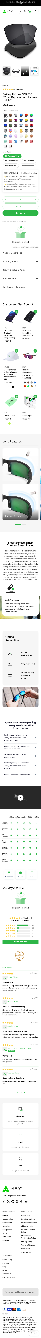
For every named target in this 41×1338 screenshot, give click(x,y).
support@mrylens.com (20, 1147)
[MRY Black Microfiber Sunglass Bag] (29, 317)
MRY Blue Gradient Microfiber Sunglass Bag (9, 334)
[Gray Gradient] (26, 131)
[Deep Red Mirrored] (31, 125)
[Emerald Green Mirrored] (31, 115)
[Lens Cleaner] (11, 402)
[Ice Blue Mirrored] (21, 115)
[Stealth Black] (5, 115)
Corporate (7, 1273)
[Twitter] (8, 1201)
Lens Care (25, 1215)
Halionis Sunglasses (27, 371)
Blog (4, 1266)
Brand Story (7, 1259)
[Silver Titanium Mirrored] (15, 115)
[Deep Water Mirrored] (21, 125)
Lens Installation (28, 1219)
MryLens (19, 1300)
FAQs (5, 1270)
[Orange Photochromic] (26, 141)
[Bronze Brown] (10, 115)
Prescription (7, 1222)
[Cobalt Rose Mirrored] (10, 131)
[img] (8, 973)
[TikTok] (21, 1201)
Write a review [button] (20, 941)
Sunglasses (7, 1229)
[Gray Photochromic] (5, 131)
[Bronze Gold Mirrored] (10, 120)
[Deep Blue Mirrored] (5, 125)
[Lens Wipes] (29, 402)
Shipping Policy (27, 1226)
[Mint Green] (5, 141)
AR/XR (5, 1233)
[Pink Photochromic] (31, 141)
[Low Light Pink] (15, 136)
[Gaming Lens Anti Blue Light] (26, 136)
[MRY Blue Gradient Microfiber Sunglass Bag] (11, 317)
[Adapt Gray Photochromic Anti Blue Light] (5, 146)
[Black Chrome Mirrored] (5, 120)
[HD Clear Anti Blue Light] (21, 136)
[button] (8, 89)
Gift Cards (7, 1236)
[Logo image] (8, 11)
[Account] (25, 11)
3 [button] (21, 1092)
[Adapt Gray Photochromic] (21, 141)
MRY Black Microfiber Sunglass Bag (28, 333)
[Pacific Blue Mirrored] (21, 120)
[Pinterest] (12, 1201)
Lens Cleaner (9, 415)
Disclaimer (25, 1248)
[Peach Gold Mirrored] (26, 125)
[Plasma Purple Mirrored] (31, 120)
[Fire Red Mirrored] (26, 115)
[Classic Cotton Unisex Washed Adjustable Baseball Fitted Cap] (11, 356)
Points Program (9, 1277)
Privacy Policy (26, 1241)
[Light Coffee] (31, 136)
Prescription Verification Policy (28, 1236)
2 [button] (17, 1092)
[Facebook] (4, 1201)
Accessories (8, 1219)
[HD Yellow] (21, 131)
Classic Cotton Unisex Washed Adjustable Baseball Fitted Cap (10, 374)
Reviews (6, 1263)
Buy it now (20, 213)
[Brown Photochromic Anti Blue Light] (10, 146)
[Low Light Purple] (10, 136)
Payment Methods (29, 1222)
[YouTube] (26, 1201)
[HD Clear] (15, 131)
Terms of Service (28, 1245)
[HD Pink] (10, 141)
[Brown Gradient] (31, 131)
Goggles (6, 1226)
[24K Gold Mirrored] (26, 120)
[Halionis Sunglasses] (29, 356)
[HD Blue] (15, 141)
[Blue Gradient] (5, 136)
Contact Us (26, 1252)
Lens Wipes (27, 415)
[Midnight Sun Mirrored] (15, 120)
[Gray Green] (10, 125)
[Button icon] (16, 312)
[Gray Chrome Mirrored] (15, 125)
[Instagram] (17, 1201)
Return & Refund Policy (28, 1230)
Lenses (5, 1215)
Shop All (6, 1240)
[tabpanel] (7, 72)
